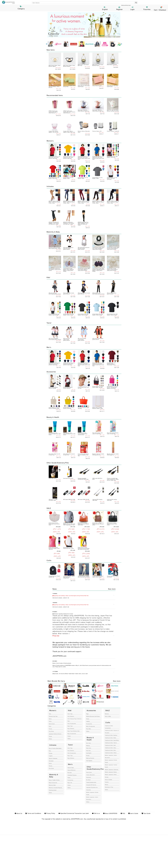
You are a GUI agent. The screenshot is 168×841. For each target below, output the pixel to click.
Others (50, 738)
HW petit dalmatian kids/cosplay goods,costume (55, 293)
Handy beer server (52, 478)
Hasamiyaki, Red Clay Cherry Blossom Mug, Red (97, 110)
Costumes (88, 789)
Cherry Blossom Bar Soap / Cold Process (112, 86)
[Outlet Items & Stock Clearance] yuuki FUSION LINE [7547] (83, 523)
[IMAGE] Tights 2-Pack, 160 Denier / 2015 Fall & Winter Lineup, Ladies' (113, 202)
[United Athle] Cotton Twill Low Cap (83, 388)
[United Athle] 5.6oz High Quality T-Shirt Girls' (112, 157)
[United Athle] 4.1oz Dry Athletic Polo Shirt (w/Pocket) (112, 178)
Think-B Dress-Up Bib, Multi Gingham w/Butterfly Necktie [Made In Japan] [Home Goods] (98, 270)
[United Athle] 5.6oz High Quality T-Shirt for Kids (54, 314)
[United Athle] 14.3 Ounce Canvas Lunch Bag (68, 408)
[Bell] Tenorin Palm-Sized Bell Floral (83, 65)
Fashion (107, 782)
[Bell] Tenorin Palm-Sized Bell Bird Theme (97, 65)
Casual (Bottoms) (71, 770)
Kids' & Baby (108, 716)
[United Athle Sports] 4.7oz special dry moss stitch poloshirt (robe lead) (54, 157)
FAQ (123, 813)
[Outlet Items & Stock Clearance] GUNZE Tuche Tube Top (54, 548)
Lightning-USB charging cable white (97, 500)
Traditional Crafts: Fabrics (111, 742)
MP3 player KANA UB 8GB (83, 499)
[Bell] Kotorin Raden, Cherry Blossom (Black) (69, 66)
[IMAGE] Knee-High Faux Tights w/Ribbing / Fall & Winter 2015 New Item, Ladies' (83, 224)
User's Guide (134, 813)
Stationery (88, 777)
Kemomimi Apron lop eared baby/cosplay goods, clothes (55, 248)
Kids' (70, 710)
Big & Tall (70, 782)
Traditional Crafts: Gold (110, 745)
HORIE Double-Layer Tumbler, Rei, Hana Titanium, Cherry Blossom (69, 111)
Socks (50, 763)
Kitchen (106, 777)
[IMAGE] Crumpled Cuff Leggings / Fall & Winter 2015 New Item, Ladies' (54, 223)
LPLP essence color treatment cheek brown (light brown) (55, 433)
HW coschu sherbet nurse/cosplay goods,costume (82, 339)
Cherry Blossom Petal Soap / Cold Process (84, 86)
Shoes (69, 777)
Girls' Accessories (72, 723)
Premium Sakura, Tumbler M (113, 131)
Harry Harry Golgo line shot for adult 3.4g (54, 454)
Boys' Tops (70, 726)
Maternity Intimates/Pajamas (55, 787)
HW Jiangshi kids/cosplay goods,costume (68, 293)
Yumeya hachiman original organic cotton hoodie (97, 576)
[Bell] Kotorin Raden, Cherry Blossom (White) (55, 66)
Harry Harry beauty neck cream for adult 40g (97, 433)
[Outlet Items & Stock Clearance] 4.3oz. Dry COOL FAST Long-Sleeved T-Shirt (69, 523)
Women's (52, 710)
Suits (50, 726)
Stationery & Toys (109, 787)
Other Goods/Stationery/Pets (95, 768)
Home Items (89, 772)
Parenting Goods (52, 790)
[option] (84, 24)
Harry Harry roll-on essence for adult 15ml (69, 454)
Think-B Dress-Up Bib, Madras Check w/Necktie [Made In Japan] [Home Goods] (68, 270)
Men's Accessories (90, 726)
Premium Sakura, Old (96, 131)
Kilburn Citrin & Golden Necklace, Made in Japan (97, 408)
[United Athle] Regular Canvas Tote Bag (53, 388)
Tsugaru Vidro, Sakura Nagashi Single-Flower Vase (69, 132)
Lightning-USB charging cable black (112, 500)
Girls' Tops (70, 713)
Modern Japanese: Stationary (111, 769)
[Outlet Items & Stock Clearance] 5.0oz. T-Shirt (68, 548)
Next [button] (121, 44)
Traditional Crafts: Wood (110, 737)
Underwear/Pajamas (72, 775)
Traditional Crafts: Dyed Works (112, 740)
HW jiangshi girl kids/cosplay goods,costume (84, 293)
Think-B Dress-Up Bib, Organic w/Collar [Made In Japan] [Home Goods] (112, 269)
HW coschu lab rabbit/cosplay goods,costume (66, 339)
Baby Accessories (53, 782)
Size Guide (146, 813)
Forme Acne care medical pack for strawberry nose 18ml (83, 454)
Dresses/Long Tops (53, 716)
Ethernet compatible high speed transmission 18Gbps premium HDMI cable (113, 479)
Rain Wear (88, 728)
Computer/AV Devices (91, 784)
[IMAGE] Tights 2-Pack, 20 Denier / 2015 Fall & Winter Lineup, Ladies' (54, 202)
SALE (107, 710)
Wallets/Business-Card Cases (93, 716)
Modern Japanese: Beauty (111, 772)
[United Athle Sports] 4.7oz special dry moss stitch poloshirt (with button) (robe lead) (98, 158)
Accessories (70, 780)
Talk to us (96, 813)
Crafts (107, 722)
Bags (87, 713)
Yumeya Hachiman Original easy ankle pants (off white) (84, 576)
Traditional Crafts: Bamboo (111, 735)
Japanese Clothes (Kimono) (55, 733)
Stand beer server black (68, 478)
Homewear (51, 760)
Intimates (52, 745)
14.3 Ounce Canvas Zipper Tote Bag (83, 408)
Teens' (70, 745)
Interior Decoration (90, 774)
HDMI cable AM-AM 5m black (97, 479)
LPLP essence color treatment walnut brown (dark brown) (69, 433)
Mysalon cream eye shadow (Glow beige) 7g (113, 454)
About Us (19, 813)
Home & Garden (108, 779)
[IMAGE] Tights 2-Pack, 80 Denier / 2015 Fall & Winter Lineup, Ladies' (83, 202)
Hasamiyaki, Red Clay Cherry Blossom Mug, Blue (83, 110)
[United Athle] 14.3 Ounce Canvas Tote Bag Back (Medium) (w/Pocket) (112, 387)
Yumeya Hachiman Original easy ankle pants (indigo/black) (69, 577)
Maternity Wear (52, 785)
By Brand (88, 779)
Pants (50, 721)
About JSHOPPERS (110, 813)
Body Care (88, 748)
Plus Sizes (51, 731)
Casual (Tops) (71, 767)
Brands (87, 755)
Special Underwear (53, 758)
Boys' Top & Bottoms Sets (74, 731)
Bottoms (107, 713)
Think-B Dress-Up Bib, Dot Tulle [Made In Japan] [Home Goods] (55, 269)
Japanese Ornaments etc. (92, 787)
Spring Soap (65, 86)
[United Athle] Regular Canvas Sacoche (68, 388)
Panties (50, 753)
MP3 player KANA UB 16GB (69, 499)
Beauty (106, 784)
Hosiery (50, 765)
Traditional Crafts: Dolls (110, 750)
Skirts (50, 718)
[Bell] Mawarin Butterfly (112, 64)
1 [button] (82, 39)
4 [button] (88, 39)
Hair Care (88, 750)
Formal (50, 728)
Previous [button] (46, 44)
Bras (50, 750)
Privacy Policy (50, 813)
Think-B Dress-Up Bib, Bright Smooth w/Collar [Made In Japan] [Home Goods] (113, 248)
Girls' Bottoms (71, 716)
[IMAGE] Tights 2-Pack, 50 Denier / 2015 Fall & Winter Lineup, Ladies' (69, 202)
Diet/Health (88, 753)
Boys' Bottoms (71, 728)
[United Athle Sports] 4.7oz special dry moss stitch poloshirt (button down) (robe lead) (84, 158)
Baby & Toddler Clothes (54, 780)
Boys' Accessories (72, 733)
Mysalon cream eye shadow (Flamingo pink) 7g (98, 454)
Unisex (50, 736)
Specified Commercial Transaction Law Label (74, 813)
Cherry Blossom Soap (97, 85)
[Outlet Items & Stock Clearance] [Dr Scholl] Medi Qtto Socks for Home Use (83, 548)
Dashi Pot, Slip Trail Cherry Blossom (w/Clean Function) (113, 110)
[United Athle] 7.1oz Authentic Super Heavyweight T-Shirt (111, 363)
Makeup (88, 745)
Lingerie (50, 755)
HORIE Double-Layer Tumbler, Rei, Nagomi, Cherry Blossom (53, 111)
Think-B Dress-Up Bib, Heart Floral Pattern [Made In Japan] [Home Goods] (84, 269)
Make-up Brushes (90, 758)
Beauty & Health (90, 738)
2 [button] (84, 39)
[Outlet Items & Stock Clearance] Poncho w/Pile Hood (54, 523)
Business (70, 772)
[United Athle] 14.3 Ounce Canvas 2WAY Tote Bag (97, 387)
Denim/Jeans (52, 723)
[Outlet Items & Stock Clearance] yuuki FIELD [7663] (112, 523)
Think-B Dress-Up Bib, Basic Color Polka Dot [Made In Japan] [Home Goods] (98, 248)
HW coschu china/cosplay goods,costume (97, 339)
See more (112, 589)
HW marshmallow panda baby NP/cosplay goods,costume (68, 248)
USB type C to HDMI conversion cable (53, 500)
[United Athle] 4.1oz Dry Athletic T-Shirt (68, 178)
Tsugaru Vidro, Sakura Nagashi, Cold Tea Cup (53, 132)
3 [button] (86, 39)
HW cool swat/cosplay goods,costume (111, 293)
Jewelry (88, 721)
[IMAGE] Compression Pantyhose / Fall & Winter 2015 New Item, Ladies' (68, 223)
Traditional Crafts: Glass (110, 747)
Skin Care (88, 743)
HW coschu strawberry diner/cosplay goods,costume (55, 339)
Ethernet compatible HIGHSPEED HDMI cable (83, 479)
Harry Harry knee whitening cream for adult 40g (112, 433)
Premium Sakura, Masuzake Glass (84, 132)
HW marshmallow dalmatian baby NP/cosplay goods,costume (83, 248)
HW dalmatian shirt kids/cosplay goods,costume (98, 293)
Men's (70, 764)
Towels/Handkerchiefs (91, 782)
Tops (50, 713)
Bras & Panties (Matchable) (55, 748)
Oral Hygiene (89, 760)
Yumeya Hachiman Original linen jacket (112, 576)
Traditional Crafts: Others (111, 752)
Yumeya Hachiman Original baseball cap (54, 576)
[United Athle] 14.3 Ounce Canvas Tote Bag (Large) (54, 408)
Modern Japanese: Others (111, 774)
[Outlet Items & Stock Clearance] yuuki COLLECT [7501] (98, 523)
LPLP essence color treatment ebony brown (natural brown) (82, 433)
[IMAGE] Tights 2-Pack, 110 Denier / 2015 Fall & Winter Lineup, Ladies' (98, 202)
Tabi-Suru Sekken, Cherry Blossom (54, 87)
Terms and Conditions (34, 813)
